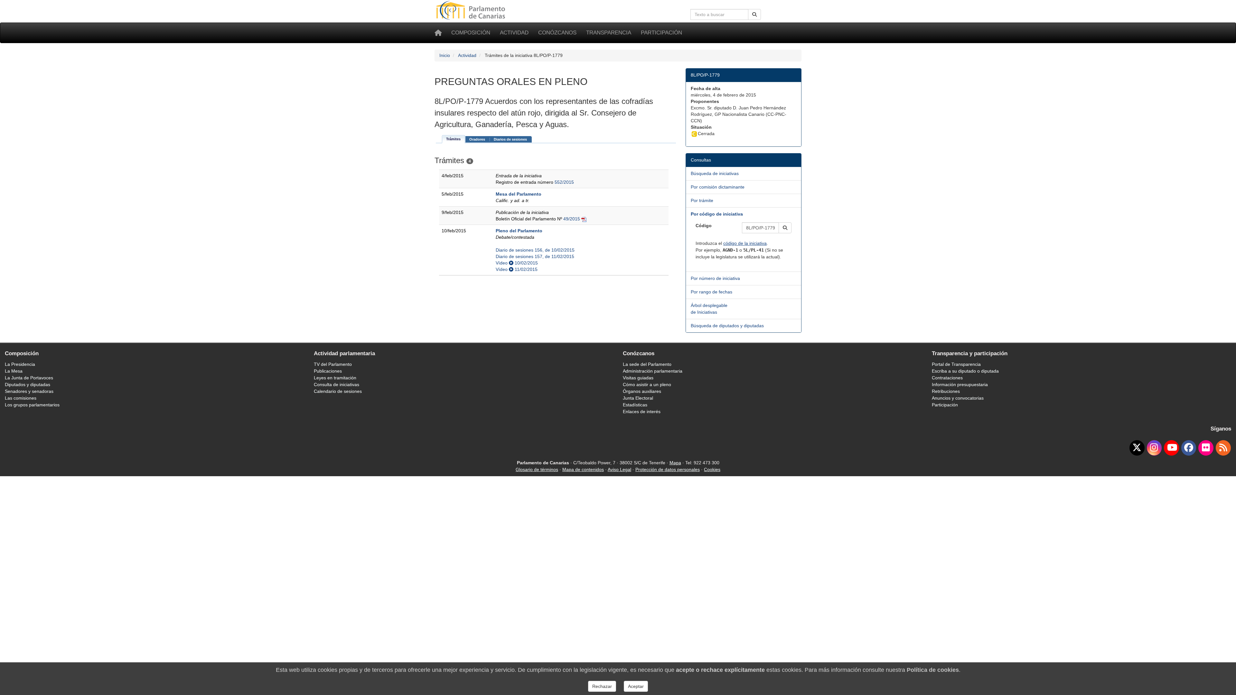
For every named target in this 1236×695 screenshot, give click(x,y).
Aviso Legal (619, 469)
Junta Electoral (638, 398)
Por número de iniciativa (715, 278)
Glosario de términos (537, 469)
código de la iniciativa (745, 243)
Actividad (514, 33)
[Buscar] (754, 14)
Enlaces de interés (641, 411)
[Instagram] (1154, 448)
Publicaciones (328, 371)
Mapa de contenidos (583, 469)
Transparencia (608, 33)
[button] (785, 227)
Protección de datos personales (667, 469)
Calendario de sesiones (338, 391)
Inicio (444, 55)
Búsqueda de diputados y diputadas (727, 325)
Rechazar (602, 686)
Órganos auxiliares (642, 391)
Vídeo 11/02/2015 (517, 269)
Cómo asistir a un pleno (647, 384)
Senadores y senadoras (29, 391)
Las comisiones (20, 398)
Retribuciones (946, 391)
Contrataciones (947, 377)
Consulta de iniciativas (336, 384)
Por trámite (702, 200)
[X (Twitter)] (1137, 448)
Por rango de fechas (711, 291)
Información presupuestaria (960, 384)
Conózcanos (557, 33)
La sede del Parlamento (647, 364)
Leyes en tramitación (335, 377)
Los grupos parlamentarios (32, 404)
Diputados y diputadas (27, 384)
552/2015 (564, 182)
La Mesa (14, 371)
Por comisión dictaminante (717, 187)
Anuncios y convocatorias (958, 398)
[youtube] (1171, 448)
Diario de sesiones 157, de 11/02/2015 (535, 256)
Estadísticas (635, 404)
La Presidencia (20, 364)
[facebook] (1188, 448)
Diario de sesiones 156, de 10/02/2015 (535, 250)
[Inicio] (438, 33)
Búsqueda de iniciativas (715, 173)
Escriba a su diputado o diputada (965, 371)
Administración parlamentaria (652, 371)
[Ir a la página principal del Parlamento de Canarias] (472, 10)
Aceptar (636, 686)
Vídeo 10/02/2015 (517, 262)
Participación (661, 33)
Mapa (675, 462)
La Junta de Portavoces (29, 377)
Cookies (712, 469)
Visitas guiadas (638, 377)
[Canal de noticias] (1223, 448)
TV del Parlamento (333, 364)
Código (704, 225)
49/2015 (571, 218)
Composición (470, 33)
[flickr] (1205, 448)
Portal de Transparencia (956, 364)
